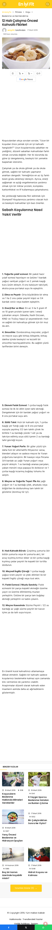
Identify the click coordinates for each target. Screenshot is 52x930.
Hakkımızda (15, 919)
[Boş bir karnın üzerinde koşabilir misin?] (13, 854)
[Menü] (4, 4)
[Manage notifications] (45, 924)
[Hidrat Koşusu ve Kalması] (39, 854)
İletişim (34, 923)
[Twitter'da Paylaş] (26, 927)
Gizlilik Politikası (22, 923)
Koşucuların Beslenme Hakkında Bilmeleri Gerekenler (12, 798)
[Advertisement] (26, 112)
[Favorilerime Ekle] (13, 73)
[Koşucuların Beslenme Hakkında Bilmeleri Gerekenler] (13, 779)
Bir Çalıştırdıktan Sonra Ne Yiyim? (37, 822)
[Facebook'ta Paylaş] (8, 927)
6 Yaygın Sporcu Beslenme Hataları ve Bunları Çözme (38, 800)
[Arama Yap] (47, 4)
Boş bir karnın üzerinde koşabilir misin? (12, 875)
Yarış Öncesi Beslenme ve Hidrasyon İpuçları (12, 837)
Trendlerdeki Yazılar (33, 919)
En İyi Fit (26, 4)
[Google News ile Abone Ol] (26, 79)
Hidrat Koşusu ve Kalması (37, 874)
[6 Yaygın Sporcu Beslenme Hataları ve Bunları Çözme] (39, 779)
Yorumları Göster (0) (24, 888)
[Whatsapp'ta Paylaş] (43, 927)
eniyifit (11, 30)
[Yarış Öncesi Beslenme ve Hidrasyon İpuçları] (13, 817)
